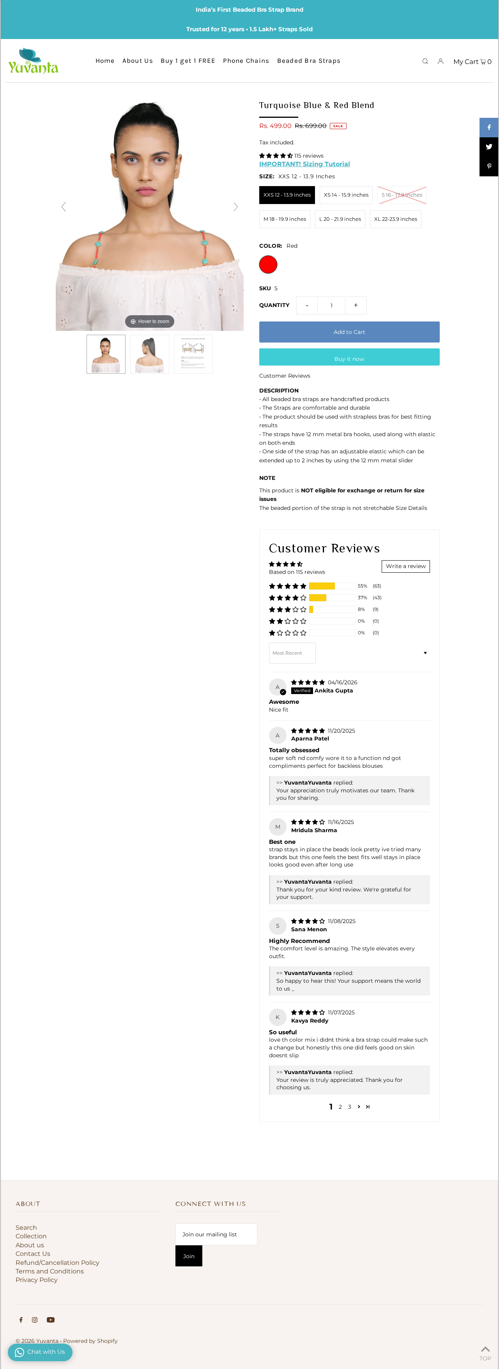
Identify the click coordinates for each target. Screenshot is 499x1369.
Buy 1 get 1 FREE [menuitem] (188, 60)
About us (30, 1245)
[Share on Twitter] (489, 147)
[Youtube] (51, 1320)
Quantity (274, 305)
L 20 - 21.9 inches (340, 219)
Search (26, 1227)
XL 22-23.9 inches (395, 219)
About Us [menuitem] (137, 60)
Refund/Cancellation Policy (57, 1262)
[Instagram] (34, 1320)
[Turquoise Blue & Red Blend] (106, 354)
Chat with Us (46, 1351)
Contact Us (33, 1253)
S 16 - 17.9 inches (402, 195)
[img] (308, 682)
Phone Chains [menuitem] (246, 60)
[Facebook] (21, 1320)
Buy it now (349, 358)
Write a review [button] (406, 566)
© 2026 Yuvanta (37, 1340)
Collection (31, 1236)
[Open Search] (425, 60)
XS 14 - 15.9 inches (346, 195)
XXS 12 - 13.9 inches (287, 195)
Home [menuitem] (105, 60)
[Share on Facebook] (489, 127)
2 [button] (340, 1106)
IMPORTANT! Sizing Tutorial (304, 164)
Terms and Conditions (50, 1271)
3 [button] (349, 1106)
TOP (485, 1358)
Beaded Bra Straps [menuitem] (309, 60)
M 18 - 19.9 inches (285, 219)
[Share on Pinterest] (489, 166)
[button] (276, 155)
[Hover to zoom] (150, 210)
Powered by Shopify (90, 1340)
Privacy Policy (37, 1280)
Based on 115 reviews (297, 571)
